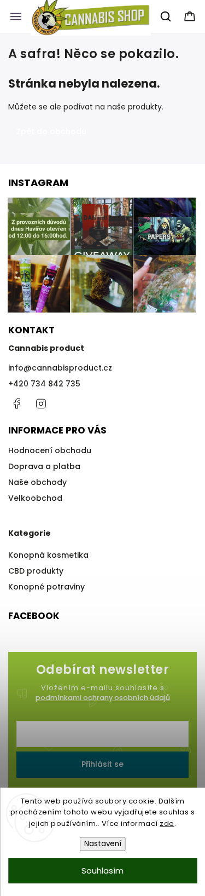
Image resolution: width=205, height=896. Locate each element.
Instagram (41, 403)
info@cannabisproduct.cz (60, 367)
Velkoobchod (35, 498)
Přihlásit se (102, 764)
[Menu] (16, 16)
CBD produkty (35, 570)
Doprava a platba (44, 466)
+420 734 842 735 (44, 383)
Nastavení (102, 844)
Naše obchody (37, 482)
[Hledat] (166, 16)
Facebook (16, 403)
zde (167, 823)
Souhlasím (102, 870)
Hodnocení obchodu (49, 450)
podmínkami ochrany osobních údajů (103, 697)
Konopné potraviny (46, 586)
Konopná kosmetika (48, 555)
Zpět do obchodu (51, 131)
